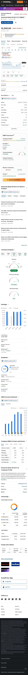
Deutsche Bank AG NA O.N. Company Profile (10, 469)
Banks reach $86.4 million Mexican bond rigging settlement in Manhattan (14, 238)
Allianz (26, 548)
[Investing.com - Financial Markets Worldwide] (8, 2)
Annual (2, 403)
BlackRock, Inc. (5, 536)
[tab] (8, 254)
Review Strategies (8, 36)
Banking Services (22, 483)
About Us (17, 606)
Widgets (3, 614)
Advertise (17, 609)
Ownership (13, 44)
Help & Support (18, 611)
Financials (25, 41)
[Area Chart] (4, 48)
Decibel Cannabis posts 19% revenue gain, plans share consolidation (12, 203)
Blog (2, 606)
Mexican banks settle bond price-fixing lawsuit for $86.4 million (13, 229)
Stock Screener (9, 5)
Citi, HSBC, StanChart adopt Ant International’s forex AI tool (13, 211)
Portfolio (3, 611)
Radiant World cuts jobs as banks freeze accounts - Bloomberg (12, 220)
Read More (3, 479)
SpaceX (3, 548)
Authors (16, 614)
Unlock (14, 462)
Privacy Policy (4, 662)
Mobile (2, 609)
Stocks (3, 5)
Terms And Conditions (5, 658)
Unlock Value (22, 81)
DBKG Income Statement (9, 397)
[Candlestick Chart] (2, 48)
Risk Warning (3, 667)
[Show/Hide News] (9, 48)
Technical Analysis (7, 250)
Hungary (25, 492)
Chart (8, 41)
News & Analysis (16, 41)
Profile (8, 44)
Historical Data (20, 44)
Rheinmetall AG (17, 548)
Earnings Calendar (19, 5)
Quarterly (8, 403)
